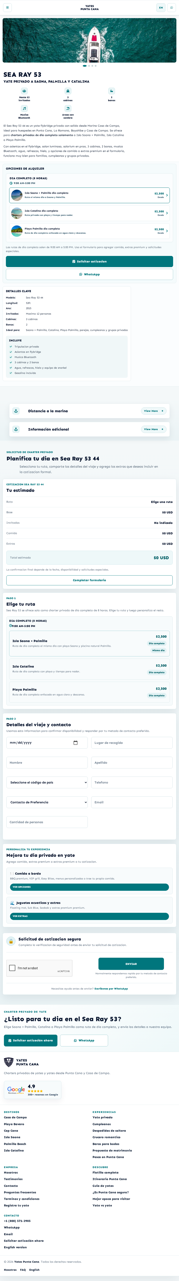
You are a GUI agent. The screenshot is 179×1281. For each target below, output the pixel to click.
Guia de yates (103, 1186)
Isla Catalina (14, 1150)
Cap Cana (11, 1131)
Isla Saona (12, 1137)
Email (8, 1234)
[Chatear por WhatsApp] (171, 7)
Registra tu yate (16, 1205)
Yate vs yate (102, 1205)
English (34, 1269)
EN (161, 7)
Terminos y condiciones (21, 1199)
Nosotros (11, 1172)
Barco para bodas (106, 1144)
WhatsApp (92, 274)
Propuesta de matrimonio (112, 1150)
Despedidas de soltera (109, 1131)
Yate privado (103, 1117)
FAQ (23, 1269)
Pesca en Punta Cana (108, 1157)
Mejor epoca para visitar (111, 1199)
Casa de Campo (15, 1117)
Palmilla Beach (15, 1144)
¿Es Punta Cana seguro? (111, 1192)
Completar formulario (89, 580)
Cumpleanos (102, 1124)
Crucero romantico (106, 1137)
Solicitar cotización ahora (33, 1040)
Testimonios (13, 1179)
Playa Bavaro (14, 1124)
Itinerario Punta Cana (110, 1179)
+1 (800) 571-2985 (17, 1221)
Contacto (11, 1186)
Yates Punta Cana (26, 1261)
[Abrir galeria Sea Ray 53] (89, 40)
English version (15, 1247)
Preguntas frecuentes (20, 1192)
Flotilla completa (106, 1172)
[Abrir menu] (7, 7)
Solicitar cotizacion (92, 261)
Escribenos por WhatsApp (111, 988)
